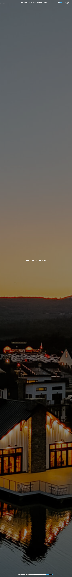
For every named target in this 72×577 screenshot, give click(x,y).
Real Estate (45, 2)
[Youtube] (71, 548)
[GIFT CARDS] (1, 548)
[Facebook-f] (70, 548)
